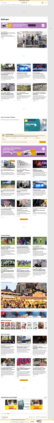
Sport (24, 4)
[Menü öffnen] (1, 3)
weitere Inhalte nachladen (23, 219)
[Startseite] (2, 413)
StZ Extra (29, 4)
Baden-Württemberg (13, 4)
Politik (18, 4)
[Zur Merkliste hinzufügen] (14, 80)
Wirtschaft (21, 4)
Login (46, 2)
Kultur (26, 4)
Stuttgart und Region (7, 4)
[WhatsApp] (31, 417)
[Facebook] (34, 417)
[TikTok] (32, 417)
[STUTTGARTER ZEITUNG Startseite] (24, 2)
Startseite (2, 4)
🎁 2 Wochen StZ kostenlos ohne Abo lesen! (24, 0)
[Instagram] (29, 417)
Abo (42, 2)
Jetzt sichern (32, 421)
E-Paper (4, 2)
